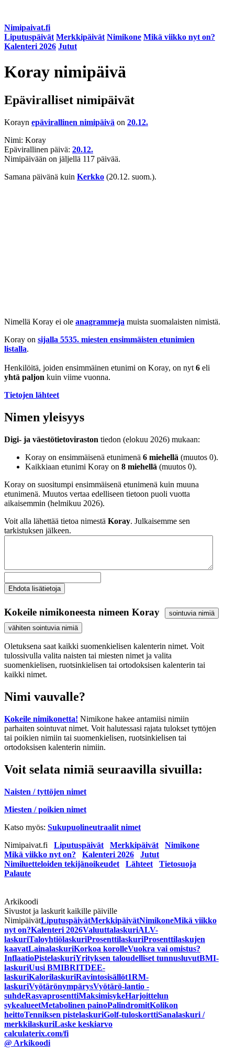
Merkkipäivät (80, 36)
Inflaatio (19, 958)
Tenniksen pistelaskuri (64, 1014)
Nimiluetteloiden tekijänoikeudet (61, 863)
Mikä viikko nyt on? (179, 36)
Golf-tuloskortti (131, 1014)
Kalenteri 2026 (30, 46)
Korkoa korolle (101, 948)
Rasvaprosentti (51, 995)
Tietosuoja (177, 863)
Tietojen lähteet (31, 394)
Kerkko (90, 176)
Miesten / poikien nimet (45, 809)
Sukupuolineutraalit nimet (94, 827)
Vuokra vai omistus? (164, 948)
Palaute (17, 873)
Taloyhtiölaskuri (58, 939)
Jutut (67, 46)
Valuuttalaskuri (110, 929)
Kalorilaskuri (52, 976)
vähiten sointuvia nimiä (43, 628)
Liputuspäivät (29, 36)
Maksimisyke (101, 995)
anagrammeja (100, 321)
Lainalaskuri (51, 948)
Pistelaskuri (54, 958)
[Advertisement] (112, 249)
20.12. (137, 122)
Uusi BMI (46, 967)
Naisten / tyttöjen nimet (45, 791)
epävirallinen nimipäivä (73, 122)
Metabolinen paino (74, 1005)
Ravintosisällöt (102, 976)
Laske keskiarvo (83, 1024)
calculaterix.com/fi (36, 1033)
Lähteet (139, 863)
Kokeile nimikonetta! (41, 718)
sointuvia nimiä (192, 613)
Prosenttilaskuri (115, 939)
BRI (71, 967)
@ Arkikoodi (27, 1042)
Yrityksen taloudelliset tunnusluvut (137, 958)
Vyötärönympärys (61, 986)
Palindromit (128, 1005)
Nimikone (124, 36)
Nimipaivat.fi (27, 27)
